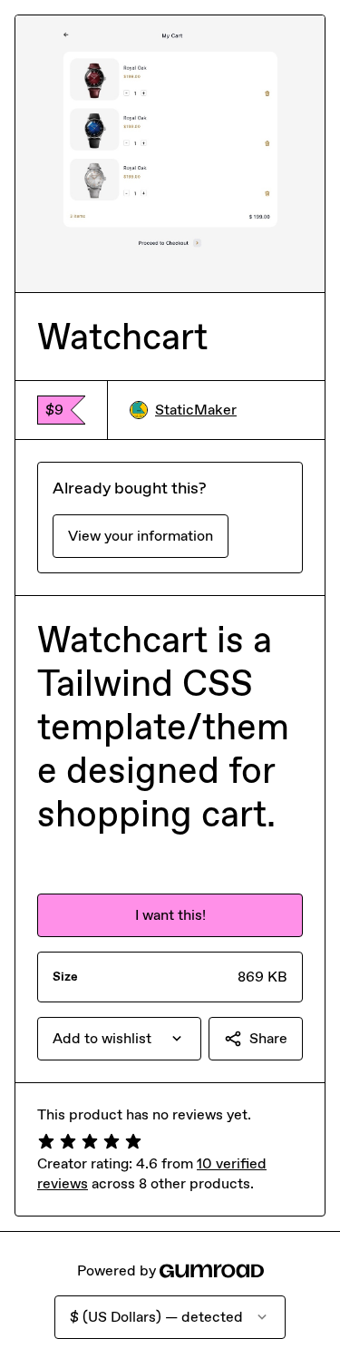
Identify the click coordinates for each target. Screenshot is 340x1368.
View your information (140, 535)
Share (268, 1038)
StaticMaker (196, 409)
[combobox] (119, 1038)
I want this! (170, 914)
